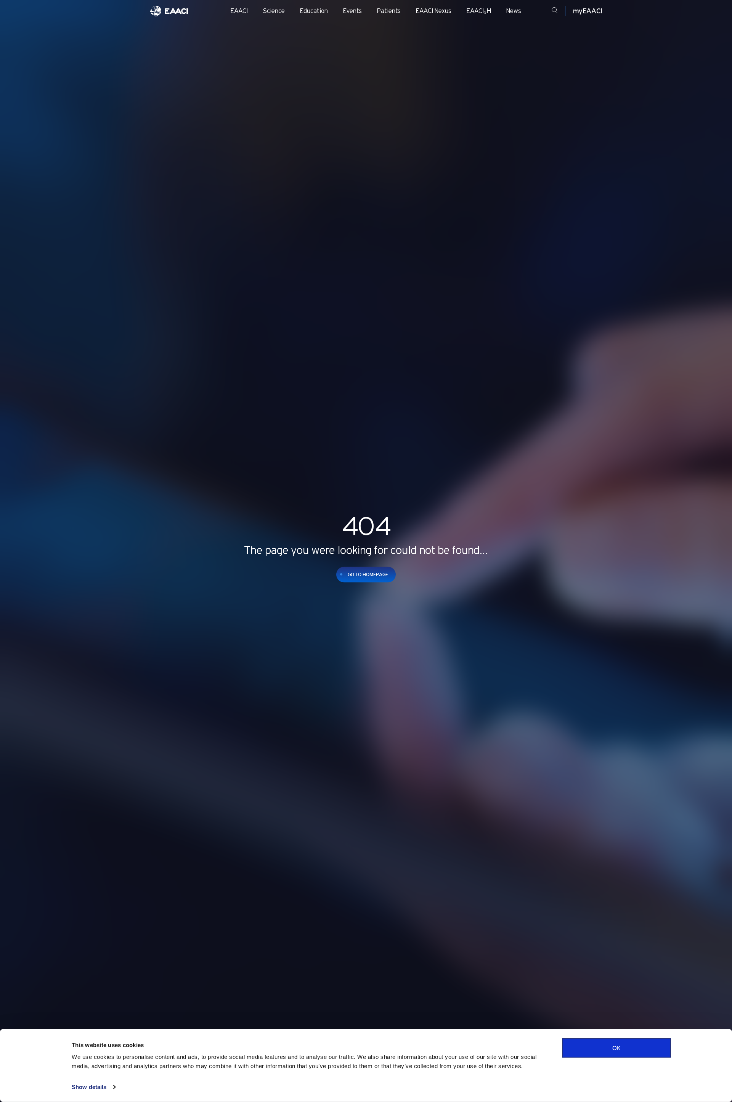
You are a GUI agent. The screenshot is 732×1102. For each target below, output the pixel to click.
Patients (389, 11)
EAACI (239, 11)
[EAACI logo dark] (169, 11)
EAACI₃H (479, 11)
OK (616, 1048)
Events (352, 11)
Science (274, 11)
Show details (89, 1087)
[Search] (554, 11)
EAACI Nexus (433, 11)
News (513, 11)
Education (314, 11)
